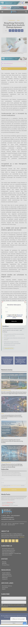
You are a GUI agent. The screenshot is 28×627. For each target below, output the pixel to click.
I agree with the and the (15, 316)
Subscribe (14, 321)
